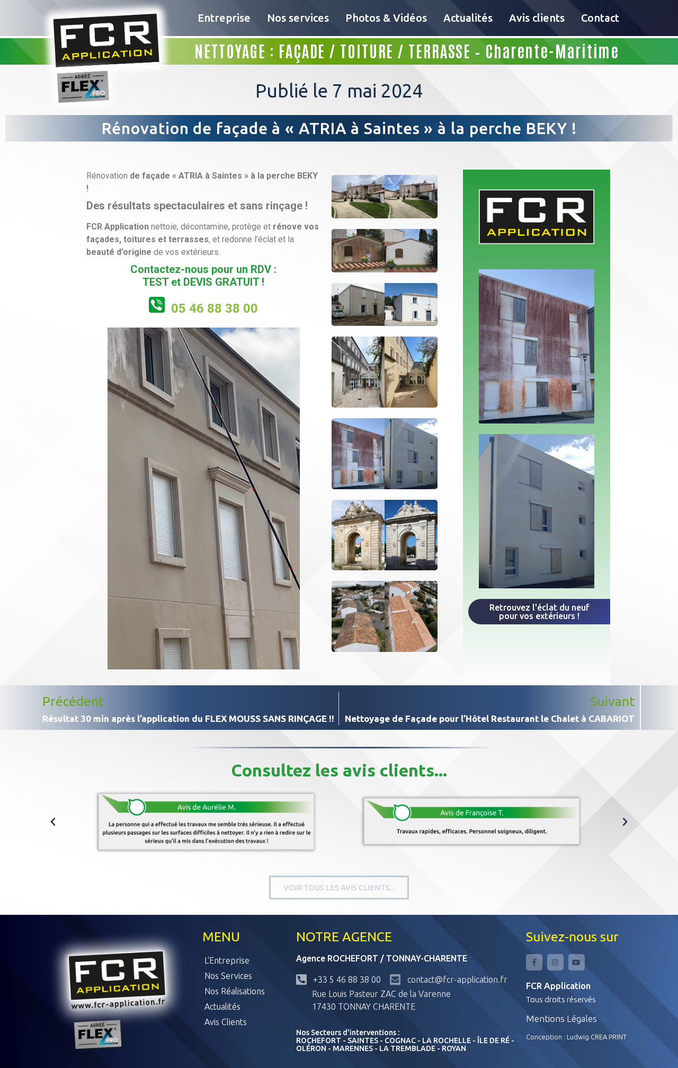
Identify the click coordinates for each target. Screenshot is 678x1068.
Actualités (468, 18)
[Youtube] (576, 962)
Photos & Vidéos (386, 18)
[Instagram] (555, 962)
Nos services (298, 18)
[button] (53, 822)
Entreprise (224, 18)
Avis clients (537, 18)
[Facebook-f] (534, 962)
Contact (600, 18)
